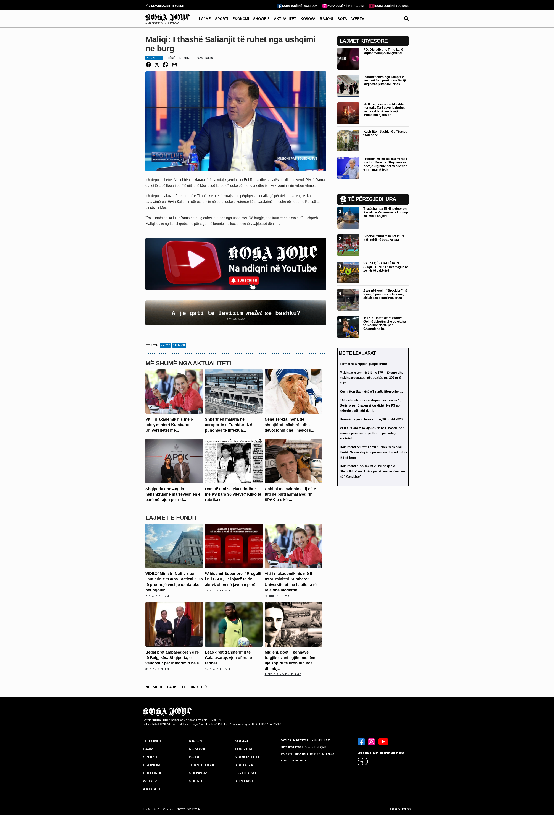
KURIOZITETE (248, 757)
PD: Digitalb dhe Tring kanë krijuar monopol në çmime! (383, 51)
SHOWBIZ (261, 19)
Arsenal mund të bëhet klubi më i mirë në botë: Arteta (383, 237)
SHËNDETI (198, 781)
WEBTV (357, 19)
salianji (179, 345)
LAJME (205, 19)
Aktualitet (154, 57)
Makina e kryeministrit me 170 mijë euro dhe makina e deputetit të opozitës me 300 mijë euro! (371, 378)
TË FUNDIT (153, 741)
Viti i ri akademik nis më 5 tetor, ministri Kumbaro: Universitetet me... (169, 424)
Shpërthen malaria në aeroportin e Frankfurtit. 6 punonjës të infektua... (228, 424)
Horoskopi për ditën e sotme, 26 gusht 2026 (371, 419)
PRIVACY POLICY (400, 809)
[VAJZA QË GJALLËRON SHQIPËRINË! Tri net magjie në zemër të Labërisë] (348, 272)
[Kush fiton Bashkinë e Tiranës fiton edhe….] (348, 140)
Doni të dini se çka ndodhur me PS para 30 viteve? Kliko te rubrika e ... (233, 494)
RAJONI (326, 19)
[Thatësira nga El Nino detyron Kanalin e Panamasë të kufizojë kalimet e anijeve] (348, 217)
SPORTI (221, 19)
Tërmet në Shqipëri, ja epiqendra (363, 364)
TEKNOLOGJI (201, 765)
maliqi (165, 345)
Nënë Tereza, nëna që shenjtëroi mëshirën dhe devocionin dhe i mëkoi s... (289, 424)
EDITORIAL (153, 773)
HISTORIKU (245, 773)
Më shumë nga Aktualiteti (188, 363)
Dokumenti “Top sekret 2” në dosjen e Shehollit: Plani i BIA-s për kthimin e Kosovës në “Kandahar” (372, 471)
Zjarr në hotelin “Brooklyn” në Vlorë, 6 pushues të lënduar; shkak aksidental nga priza (385, 294)
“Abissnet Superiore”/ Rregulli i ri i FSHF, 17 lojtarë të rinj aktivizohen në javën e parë (233, 579)
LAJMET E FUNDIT (171, 517)
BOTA (342, 19)
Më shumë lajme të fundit (175, 686)
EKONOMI (240, 19)
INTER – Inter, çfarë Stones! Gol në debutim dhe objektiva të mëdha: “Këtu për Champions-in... (384, 323)
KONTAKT (244, 781)
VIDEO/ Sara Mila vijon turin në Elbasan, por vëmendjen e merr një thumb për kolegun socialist (372, 433)
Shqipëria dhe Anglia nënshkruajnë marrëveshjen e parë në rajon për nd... (172, 494)
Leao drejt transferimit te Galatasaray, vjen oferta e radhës (228, 657)
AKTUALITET (285, 19)
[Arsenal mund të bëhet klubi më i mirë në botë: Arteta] (348, 245)
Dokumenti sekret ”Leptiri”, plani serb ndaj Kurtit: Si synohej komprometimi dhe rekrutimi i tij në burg (373, 452)
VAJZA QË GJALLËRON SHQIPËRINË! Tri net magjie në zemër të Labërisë (385, 266)
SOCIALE (243, 741)
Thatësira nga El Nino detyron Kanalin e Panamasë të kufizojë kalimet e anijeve (385, 212)
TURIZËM (243, 749)
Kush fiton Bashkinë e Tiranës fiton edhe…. (385, 133)
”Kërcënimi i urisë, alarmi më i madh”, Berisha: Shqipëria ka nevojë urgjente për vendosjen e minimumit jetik (385, 164)
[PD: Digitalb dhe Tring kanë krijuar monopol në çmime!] (348, 58)
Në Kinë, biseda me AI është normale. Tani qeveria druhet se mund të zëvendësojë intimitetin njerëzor (384, 109)
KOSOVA (308, 19)
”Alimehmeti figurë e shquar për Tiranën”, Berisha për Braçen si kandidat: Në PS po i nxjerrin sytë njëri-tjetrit (370, 405)
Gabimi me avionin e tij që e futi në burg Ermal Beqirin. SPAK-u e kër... (290, 494)
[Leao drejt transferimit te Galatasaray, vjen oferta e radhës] (233, 624)
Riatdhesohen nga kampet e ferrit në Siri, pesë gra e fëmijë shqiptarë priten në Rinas (384, 80)
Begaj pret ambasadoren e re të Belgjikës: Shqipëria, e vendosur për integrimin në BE (173, 657)
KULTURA (244, 765)
